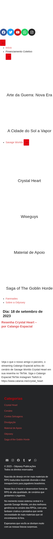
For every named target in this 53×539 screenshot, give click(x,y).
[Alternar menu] (3, 43)
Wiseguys (29, 216)
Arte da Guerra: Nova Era (29, 95)
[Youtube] (17, 32)
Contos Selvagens (13, 416)
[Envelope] (7, 460)
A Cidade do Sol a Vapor (29, 131)
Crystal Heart (29, 180)
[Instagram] (31, 32)
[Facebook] (3, 32)
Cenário (8, 411)
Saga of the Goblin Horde (17, 439)
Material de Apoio (29, 252)
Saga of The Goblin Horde (29, 288)
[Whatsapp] (24, 32)
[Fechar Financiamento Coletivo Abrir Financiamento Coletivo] (8, 57)
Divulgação (10, 422)
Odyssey (8, 434)
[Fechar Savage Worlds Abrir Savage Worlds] (26, 142)
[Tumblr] (24, 460)
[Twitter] (10, 32)
